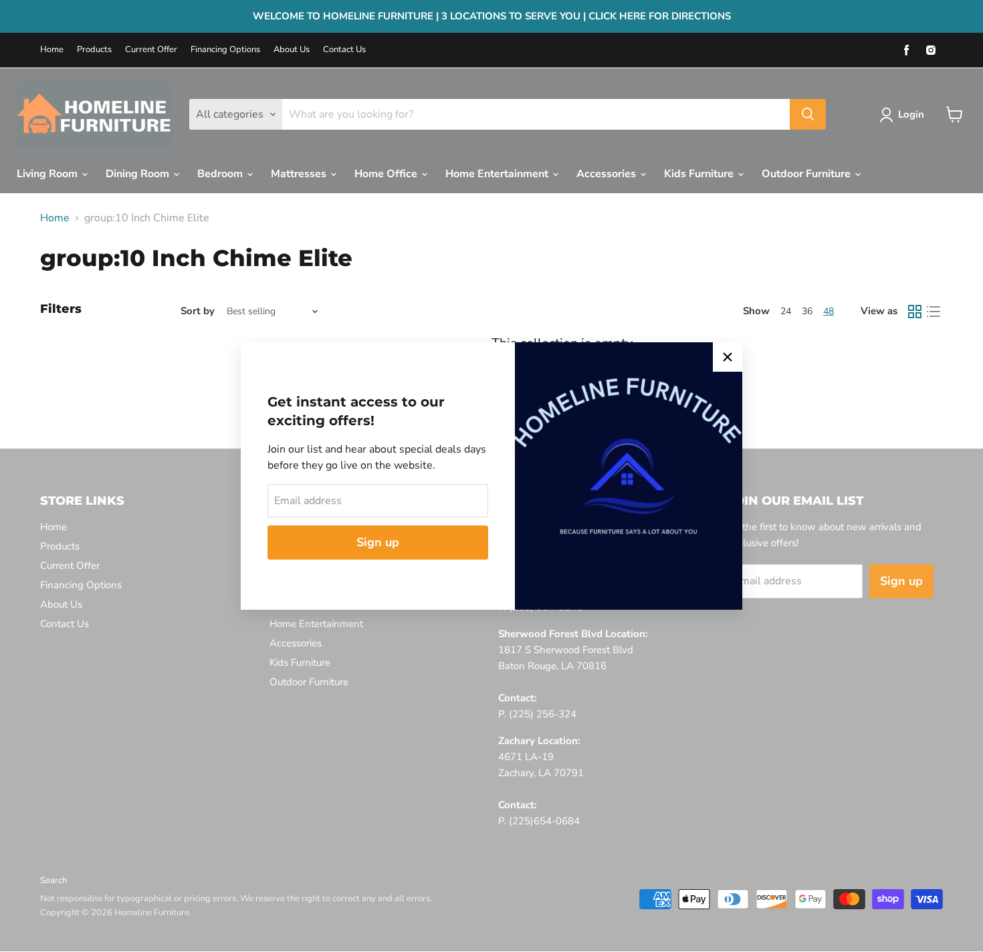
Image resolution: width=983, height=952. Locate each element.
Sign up (377, 542)
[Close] (727, 357)
